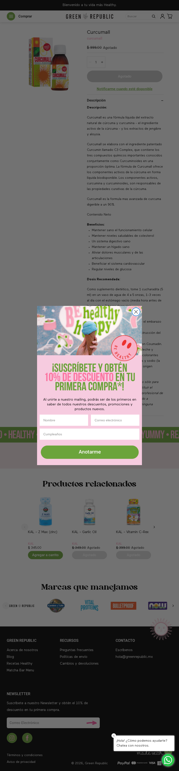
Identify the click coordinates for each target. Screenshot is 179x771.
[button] (89, 452)
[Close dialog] (136, 312)
